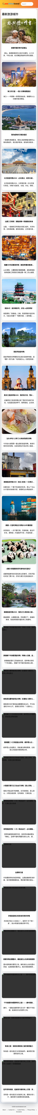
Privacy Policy (31, 1110)
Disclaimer (19, 1112)
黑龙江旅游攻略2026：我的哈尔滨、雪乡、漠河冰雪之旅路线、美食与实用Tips (19, 395)
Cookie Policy (21, 1110)
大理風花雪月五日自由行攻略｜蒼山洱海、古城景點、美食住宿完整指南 (19, 786)
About (4, 1110)
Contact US (11, 1110)
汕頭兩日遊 (19, 872)
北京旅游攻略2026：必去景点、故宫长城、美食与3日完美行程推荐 (19, 178)
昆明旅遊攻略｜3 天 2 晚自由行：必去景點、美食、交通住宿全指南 (19, 829)
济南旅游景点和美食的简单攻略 (19, 916)
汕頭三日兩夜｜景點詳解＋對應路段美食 (19, 221)
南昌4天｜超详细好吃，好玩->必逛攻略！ (19, 308)
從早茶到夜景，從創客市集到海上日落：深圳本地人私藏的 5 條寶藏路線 (19, 1090)
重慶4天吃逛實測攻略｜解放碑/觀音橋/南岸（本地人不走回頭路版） (19, 265)
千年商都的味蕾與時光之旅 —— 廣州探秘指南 (19, 1003)
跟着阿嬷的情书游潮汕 (19, 48)
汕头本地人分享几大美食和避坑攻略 (19, 438)
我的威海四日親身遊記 (19, 135)
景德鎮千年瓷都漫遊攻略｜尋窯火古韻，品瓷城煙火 (19, 656)
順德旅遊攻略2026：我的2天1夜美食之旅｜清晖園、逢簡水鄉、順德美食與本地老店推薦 (19, 612)
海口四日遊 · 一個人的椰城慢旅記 (19, 91)
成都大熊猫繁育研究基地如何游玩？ (19, 569)
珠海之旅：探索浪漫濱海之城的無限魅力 (19, 1046)
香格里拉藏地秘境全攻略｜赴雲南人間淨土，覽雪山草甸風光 (19, 699)
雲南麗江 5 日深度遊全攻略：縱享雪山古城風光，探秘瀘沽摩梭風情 (19, 742)
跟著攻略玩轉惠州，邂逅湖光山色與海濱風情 (19, 959)
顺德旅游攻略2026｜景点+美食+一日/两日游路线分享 (19, 482)
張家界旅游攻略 (19, 352)
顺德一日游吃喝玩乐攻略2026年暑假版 (19, 525)
